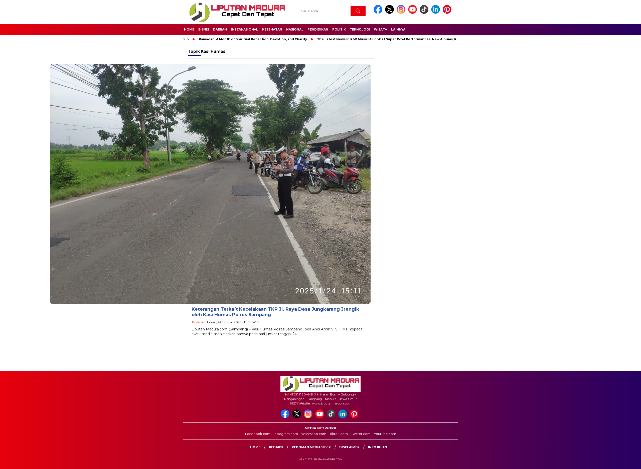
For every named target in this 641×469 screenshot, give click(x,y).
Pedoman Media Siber (311, 447)
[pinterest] (448, 13)
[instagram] (402, 13)
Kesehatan (272, 29)
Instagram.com (286, 434)
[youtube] (413, 13)
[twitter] (390, 13)
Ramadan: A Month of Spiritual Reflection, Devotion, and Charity (227, 39)
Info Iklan (377, 447)
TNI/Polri (198, 322)
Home (189, 29)
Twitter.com (361, 434)
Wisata (380, 29)
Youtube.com (385, 434)
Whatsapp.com (313, 434)
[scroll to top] (617, 461)
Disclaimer (349, 447)
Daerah (220, 29)
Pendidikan (317, 29)
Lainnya (398, 29)
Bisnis (203, 29)
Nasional (294, 29)
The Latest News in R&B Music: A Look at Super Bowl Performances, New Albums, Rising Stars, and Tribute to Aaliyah (389, 39)
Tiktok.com (339, 434)
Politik (339, 29)
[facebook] (379, 13)
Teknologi (360, 29)
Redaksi (276, 447)
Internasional (244, 29)
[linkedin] (436, 13)
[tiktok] (425, 13)
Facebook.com (257, 434)
